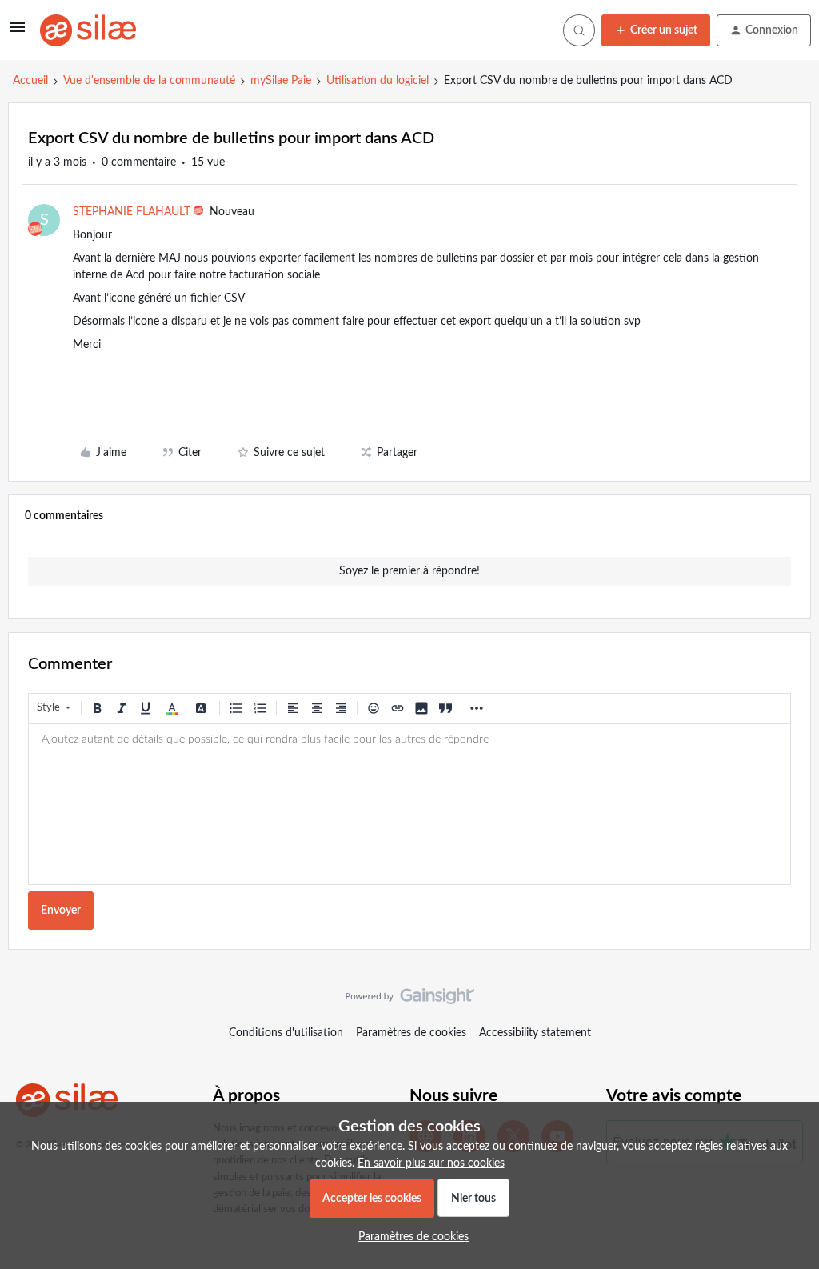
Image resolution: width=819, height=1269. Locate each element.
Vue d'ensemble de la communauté (149, 80)
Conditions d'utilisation (286, 1033)
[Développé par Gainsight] (410, 1000)
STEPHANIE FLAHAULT (131, 212)
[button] (17, 33)
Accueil (30, 80)
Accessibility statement (535, 1033)
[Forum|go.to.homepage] (88, 30)
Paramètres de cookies (411, 1033)
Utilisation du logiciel (377, 80)
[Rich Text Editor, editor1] (409, 804)
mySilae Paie (280, 80)
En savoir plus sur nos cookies (431, 1163)
